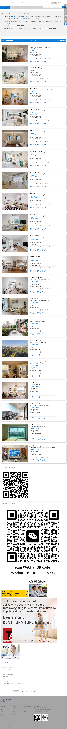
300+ (38, 28)
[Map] (31, 62)
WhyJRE (2, 713)
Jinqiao (15, 21)
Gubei (51, 21)
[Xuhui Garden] (15, 201)
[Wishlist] (38, 61)
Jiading (59, 16)
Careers (2, 714)
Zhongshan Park (37, 21)
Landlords (39, 2)
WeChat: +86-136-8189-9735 (40, 711)
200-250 (29, 28)
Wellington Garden (35, 425)
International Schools (21, 2)
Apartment (13, 13)
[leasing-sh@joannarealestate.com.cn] (33, 62)
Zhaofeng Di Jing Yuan (36, 256)
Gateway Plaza (34, 214)
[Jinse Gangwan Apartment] (15, 369)
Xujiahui (25, 18)
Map (33, 7)
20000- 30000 (27, 24)
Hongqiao (47, 21)
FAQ (2, 716)
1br (11, 31)
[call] (65, 11)
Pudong (22, 16)
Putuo (52, 16)
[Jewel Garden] (15, 306)
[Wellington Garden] (15, 432)
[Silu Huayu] (15, 327)
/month (34, 51)
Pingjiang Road (34, 130)
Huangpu (18, 16)
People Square (27, 21)
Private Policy (25, 708)
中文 (59, 2)
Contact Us (54, 2)
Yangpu (39, 16)
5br (20, 31)
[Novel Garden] (15, 96)
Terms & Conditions (27, 709)
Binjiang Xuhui (31, 18)
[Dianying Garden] (15, 117)
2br (13, 31)
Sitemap (24, 711)
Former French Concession (16, 18)
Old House (29, 13)
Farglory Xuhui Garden (37, 404)
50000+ (47, 24)
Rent (3, 2)
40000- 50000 (41, 24)
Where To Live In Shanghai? (7, 667)
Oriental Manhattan (36, 151)
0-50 (12, 28)
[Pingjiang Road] (15, 138)
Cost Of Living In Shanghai (7, 681)
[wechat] (65, 18)
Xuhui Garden (34, 193)
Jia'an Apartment (35, 172)
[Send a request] (35, 62)
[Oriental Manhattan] (15, 159)
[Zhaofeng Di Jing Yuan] (15, 264)
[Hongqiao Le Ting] (15, 75)
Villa (25, 13)
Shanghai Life (10, 2)
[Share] (40, 62)
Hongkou (35, 16)
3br (15, 31)
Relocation (31, 2)
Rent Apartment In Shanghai (7, 669)
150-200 (24, 28)
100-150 (20, 28)
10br (32, 31)
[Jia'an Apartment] (15, 180)
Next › (35, 691)
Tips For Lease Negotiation (7, 674)
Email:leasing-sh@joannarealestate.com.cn (42, 709)
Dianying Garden (35, 109)
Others (36, 18)
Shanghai (14, 708)
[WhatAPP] (65, 16)
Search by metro (15, 7)
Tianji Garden (34, 383)
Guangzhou (14, 713)
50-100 (15, 28)
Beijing (13, 709)
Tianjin (13, 714)
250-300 (34, 28)
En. (61, 2)
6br (22, 31)
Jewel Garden (34, 298)
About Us (46, 2)
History (2, 708)
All (9, 13)
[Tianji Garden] (15, 390)
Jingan (12, 16)
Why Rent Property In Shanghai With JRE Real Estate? (12, 683)
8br (27, 31)
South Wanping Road (36, 277)
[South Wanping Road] (15, 285)
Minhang (48, 16)
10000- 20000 (20, 24)
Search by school (26, 7)
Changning (27, 16)
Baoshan (55, 16)
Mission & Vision (4, 709)
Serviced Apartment (19, 13)
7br (24, 31)
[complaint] (42, 62)
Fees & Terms (4, 678)
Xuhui (15, 16)
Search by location (5, 7)
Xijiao (54, 21)
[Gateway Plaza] (15, 222)
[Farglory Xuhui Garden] (15, 411)
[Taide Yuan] (15, 53)
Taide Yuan (33, 46)
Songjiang (44, 16)
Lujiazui (12, 21)
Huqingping (58, 21)
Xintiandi (19, 21)
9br (29, 31)
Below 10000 (13, 24)
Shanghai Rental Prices (6, 672)
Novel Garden (34, 88)
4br (18, 31)
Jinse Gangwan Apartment (38, 362)
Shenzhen (14, 711)
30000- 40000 (34, 24)
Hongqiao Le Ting (35, 67)
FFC (23, 21)
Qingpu (31, 16)
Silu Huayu (33, 320)
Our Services (3, 711)
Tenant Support (5, 676)
